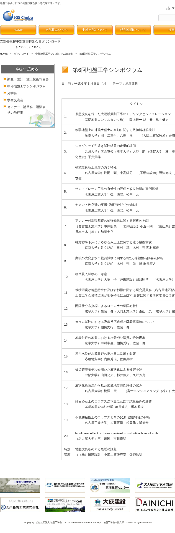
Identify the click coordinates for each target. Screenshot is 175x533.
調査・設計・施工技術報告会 (28, 79)
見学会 (12, 93)
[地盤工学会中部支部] (18, 15)
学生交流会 (15, 100)
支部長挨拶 (8, 41)
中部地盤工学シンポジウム (26, 86)
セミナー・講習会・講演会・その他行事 (28, 109)
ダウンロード (51, 41)
